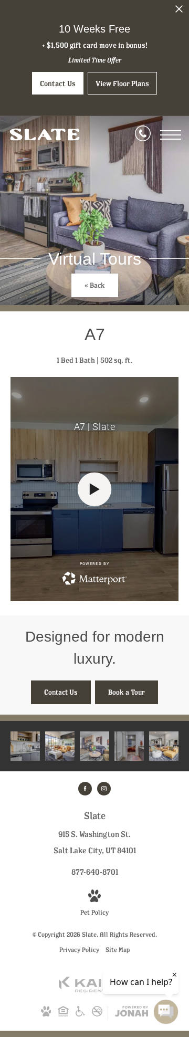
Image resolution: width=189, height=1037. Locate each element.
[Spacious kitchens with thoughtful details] (25, 746)
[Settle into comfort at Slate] (94, 746)
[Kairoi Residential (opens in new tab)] (94, 990)
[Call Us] (143, 135)
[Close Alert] (179, 12)
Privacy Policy (79, 950)
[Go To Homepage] (44, 135)
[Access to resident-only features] (163, 746)
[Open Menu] (170, 135)
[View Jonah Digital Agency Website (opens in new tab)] (131, 1013)
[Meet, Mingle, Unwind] (60, 746)
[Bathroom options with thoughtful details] (129, 746)
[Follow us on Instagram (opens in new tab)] (104, 788)
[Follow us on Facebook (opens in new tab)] (85, 788)
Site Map (118, 950)
